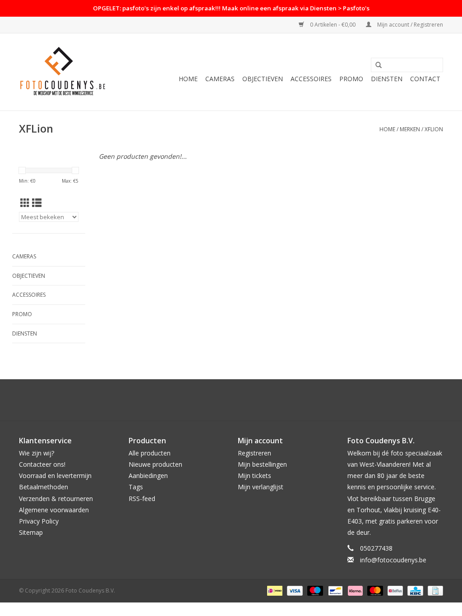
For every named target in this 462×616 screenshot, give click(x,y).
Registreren (254, 453)
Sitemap (31, 532)
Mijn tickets (254, 475)
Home (188, 78)
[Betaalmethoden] (274, 590)
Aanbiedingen (148, 475)
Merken (410, 129)
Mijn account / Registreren (409, 24)
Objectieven (262, 78)
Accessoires (311, 78)
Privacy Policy (39, 521)
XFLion (434, 129)
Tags (136, 487)
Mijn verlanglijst (260, 487)
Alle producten (150, 453)
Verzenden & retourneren (56, 498)
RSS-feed (142, 498)
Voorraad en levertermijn (55, 475)
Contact (425, 78)
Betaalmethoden (43, 487)
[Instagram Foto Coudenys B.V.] (239, 400)
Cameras (220, 78)
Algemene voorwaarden (54, 510)
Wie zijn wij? (36, 453)
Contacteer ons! (42, 464)
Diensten (386, 78)
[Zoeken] (378, 65)
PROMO (351, 78)
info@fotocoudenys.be (393, 560)
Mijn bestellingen (262, 464)
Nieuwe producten (155, 464)
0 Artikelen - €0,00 (333, 24)
